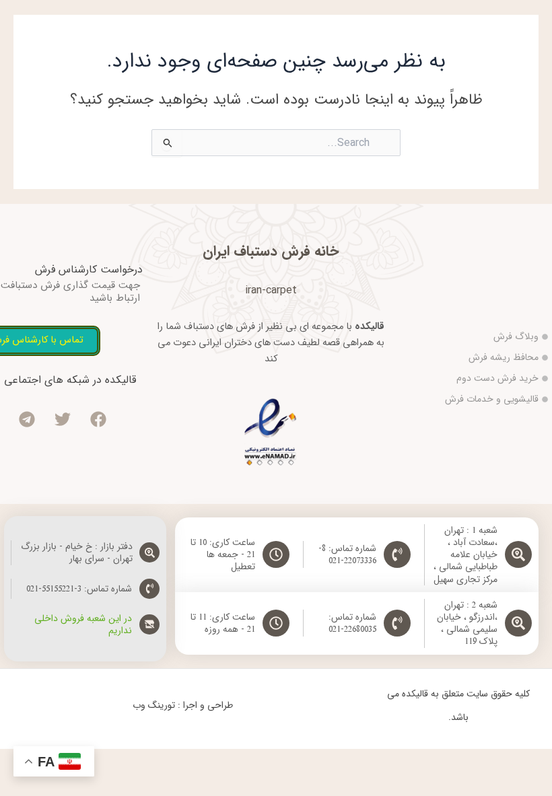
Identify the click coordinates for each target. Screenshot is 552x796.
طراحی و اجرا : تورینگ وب (183, 705)
